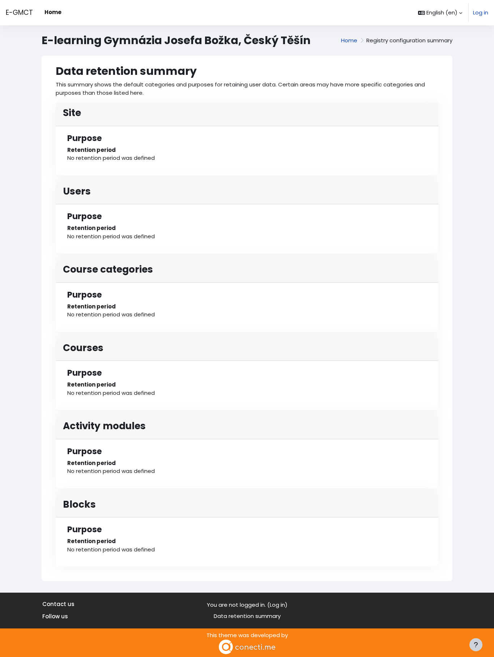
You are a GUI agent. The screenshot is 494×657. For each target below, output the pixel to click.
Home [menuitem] (52, 12)
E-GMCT (19, 12)
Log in (480, 12)
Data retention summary (247, 616)
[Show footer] (475, 644)
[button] (440, 12)
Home (349, 40)
